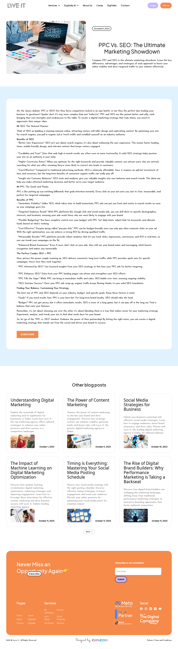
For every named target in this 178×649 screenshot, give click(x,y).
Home (19, 615)
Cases (31, 615)
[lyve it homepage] (16, 5)
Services (50, 603)
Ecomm (60, 609)
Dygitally (31, 623)
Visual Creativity (61, 618)
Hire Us (166, 5)
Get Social (48, 623)
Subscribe (27, 334)
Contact (20, 623)
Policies (150, 640)
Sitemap (60, 623)
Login (153, 5)
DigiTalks (32, 619)
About (19, 619)
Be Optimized (49, 611)
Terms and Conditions (163, 640)
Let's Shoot (47, 618)
